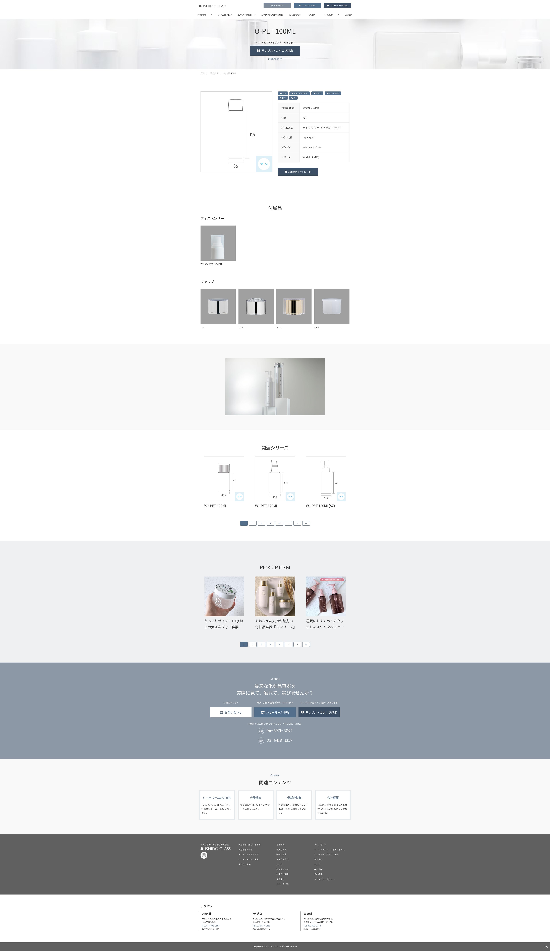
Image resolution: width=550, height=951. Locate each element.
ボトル (318, 93)
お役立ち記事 (282, 874)
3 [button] (261, 523)
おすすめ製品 (282, 869)
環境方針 (318, 859)
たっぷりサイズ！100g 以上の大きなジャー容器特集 (223, 624)
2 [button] (252, 523)
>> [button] (306, 523)
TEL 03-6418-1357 (261, 925)
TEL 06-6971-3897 (211, 925)
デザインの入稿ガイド (248, 854)
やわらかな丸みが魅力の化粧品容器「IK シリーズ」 (275, 623)
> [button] (297, 523)
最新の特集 (294, 805)
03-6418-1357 (279, 740)
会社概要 (329, 14)
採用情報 (318, 869)
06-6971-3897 (279, 731)
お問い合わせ (278, 5)
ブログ (312, 14)
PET (283, 98)
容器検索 (202, 14)
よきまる (280, 879)
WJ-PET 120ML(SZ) (320, 505)
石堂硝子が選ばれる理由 (272, 14)
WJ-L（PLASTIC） (301, 93)
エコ (284, 93)
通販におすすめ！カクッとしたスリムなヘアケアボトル (325, 624)
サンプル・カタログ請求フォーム (329, 849)
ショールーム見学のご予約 (326, 854)
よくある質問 (244, 864)
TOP (203, 73)
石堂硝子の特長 (245, 14)
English (348, 14)
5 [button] (279, 523)
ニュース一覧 (282, 884)
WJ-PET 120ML (266, 505)
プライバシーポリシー (324, 879)
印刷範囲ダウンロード (299, 171)
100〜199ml (334, 93)
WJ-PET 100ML (215, 505)
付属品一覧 (281, 849)
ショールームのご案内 (217, 805)
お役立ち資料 (295, 14)
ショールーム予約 (309, 5)
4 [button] (270, 523)
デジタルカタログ (224, 14)
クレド (317, 864)
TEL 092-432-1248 (312, 925)
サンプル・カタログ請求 (339, 5)
